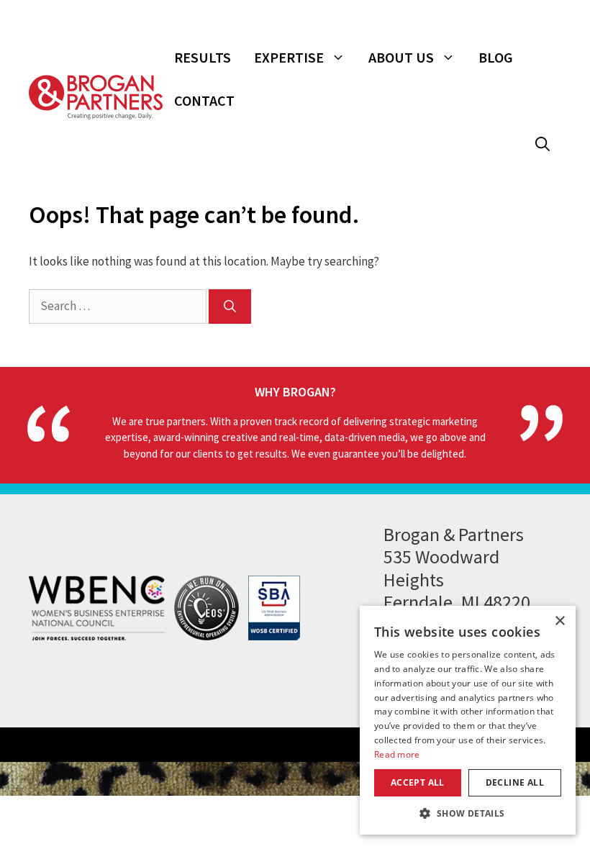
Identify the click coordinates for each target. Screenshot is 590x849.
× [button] (559, 621)
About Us (401, 57)
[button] (542, 143)
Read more (397, 754)
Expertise (289, 57)
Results (202, 57)
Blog (495, 57)
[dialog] (468, 720)
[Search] (230, 306)
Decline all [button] (515, 782)
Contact (204, 100)
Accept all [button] (418, 782)
